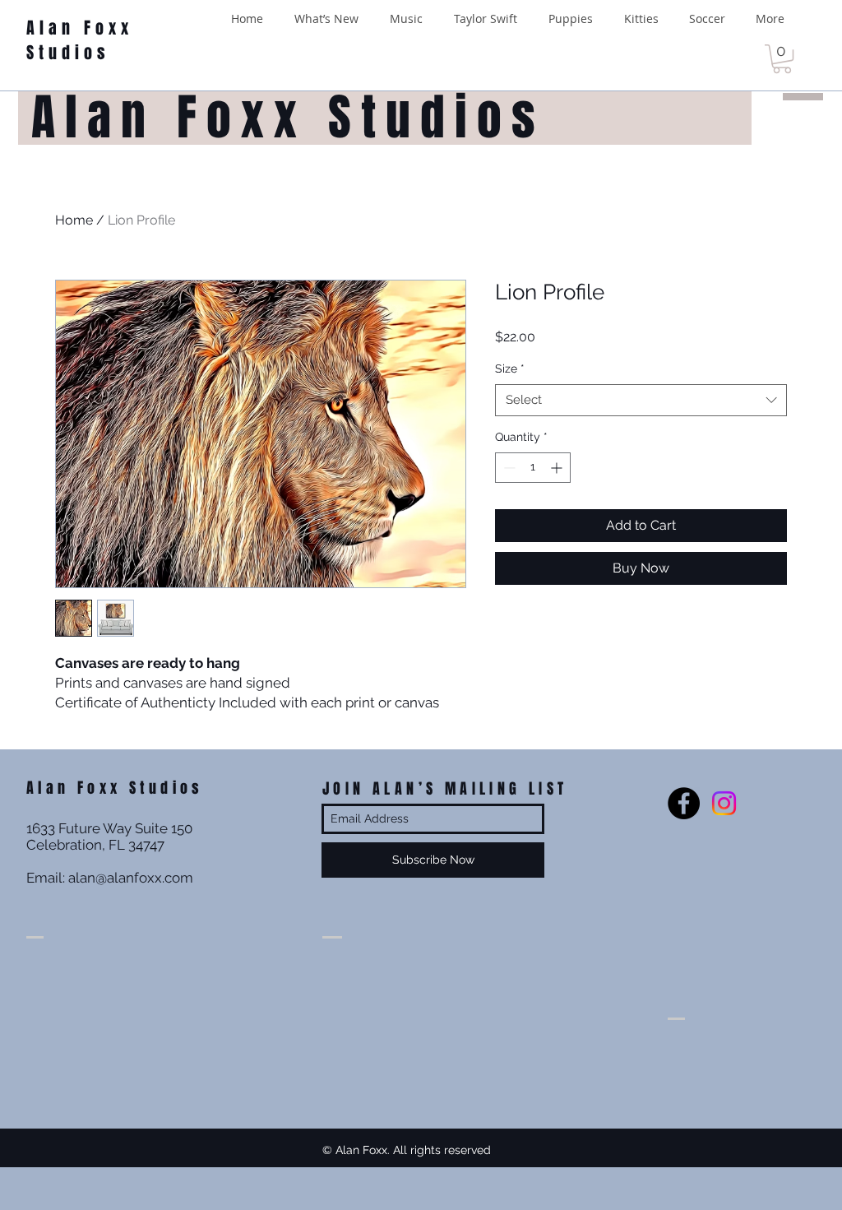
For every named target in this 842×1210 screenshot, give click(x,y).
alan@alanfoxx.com (130, 877)
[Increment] (558, 467)
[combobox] (641, 400)
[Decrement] (507, 467)
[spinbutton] (533, 467)
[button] (782, 58)
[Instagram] (724, 803)
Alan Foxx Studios (79, 40)
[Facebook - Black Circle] (684, 803)
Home (74, 220)
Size (510, 368)
